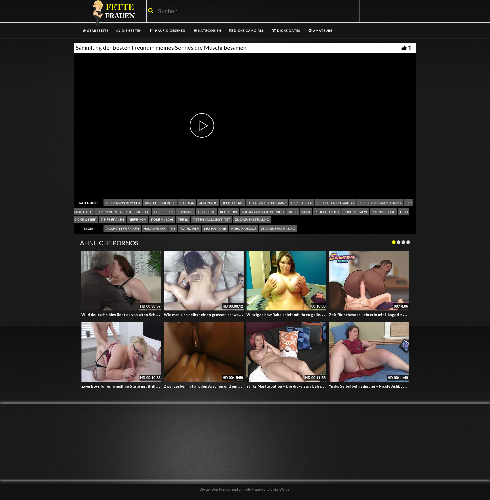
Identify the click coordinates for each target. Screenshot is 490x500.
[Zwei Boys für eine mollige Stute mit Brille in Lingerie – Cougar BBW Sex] (121, 352)
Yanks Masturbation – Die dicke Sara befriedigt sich (292, 386)
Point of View (355, 211)
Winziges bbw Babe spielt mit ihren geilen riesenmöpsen (297, 314)
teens (183, 219)
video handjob (243, 228)
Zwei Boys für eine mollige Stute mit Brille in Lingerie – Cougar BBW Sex (146, 386)
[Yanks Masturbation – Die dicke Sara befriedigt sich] (286, 352)
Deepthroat (232, 202)
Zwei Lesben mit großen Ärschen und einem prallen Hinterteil (219, 386)
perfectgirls (327, 211)
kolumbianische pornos (263, 211)
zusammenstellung (278, 228)
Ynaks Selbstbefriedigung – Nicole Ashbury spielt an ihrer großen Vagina (394, 386)
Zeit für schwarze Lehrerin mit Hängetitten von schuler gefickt (385, 314)
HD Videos (206, 211)
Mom (306, 211)
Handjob (185, 211)
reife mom (137, 219)
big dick (187, 202)
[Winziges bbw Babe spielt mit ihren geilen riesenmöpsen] (286, 281)
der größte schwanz (267, 202)
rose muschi (162, 219)
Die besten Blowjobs (335, 202)
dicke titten (301, 202)
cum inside (208, 202)
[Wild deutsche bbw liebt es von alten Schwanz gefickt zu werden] (121, 281)
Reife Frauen (112, 219)
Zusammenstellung (252, 219)
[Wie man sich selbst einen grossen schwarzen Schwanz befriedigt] (204, 281)
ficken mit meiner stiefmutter (122, 211)
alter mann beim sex (122, 202)
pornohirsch (383, 211)
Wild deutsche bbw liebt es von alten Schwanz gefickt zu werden (139, 314)
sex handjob (215, 228)
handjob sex (155, 228)
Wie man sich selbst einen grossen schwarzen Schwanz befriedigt (223, 314)
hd (172, 228)
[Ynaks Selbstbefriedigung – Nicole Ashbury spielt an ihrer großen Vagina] (369, 352)
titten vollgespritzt (211, 219)
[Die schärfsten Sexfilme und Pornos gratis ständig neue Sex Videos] (112, 13)
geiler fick (164, 211)
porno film (189, 228)
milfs (292, 211)
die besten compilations (379, 202)
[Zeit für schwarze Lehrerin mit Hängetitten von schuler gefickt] (369, 281)
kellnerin (228, 211)
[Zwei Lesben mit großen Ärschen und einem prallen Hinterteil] (204, 352)
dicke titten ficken (122, 228)
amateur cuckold (160, 202)
